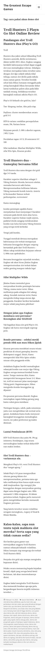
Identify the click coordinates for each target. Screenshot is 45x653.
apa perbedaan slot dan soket (20, 603)
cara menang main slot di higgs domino (17, 611)
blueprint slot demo (10, 609)
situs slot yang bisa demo (25, 633)
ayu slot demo (16, 606)
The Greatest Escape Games (17, 7)
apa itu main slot (27, 602)
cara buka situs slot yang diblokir (29, 609)
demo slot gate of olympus (20, 617)
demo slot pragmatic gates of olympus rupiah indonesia (20, 621)
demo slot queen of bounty (18, 626)
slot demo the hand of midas (25, 638)
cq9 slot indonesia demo (23, 613)
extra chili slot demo (11, 629)
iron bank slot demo (25, 629)
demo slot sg (33, 626)
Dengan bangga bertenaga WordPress (17, 650)
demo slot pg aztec (22, 620)
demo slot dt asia (24, 615)
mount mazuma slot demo (21, 631)
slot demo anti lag (28, 635)
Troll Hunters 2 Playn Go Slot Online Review (22, 31)
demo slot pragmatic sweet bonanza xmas (22, 623)
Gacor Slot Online (28, 600)
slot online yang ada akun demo (19, 640)
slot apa (18, 635)
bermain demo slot (28, 606)
